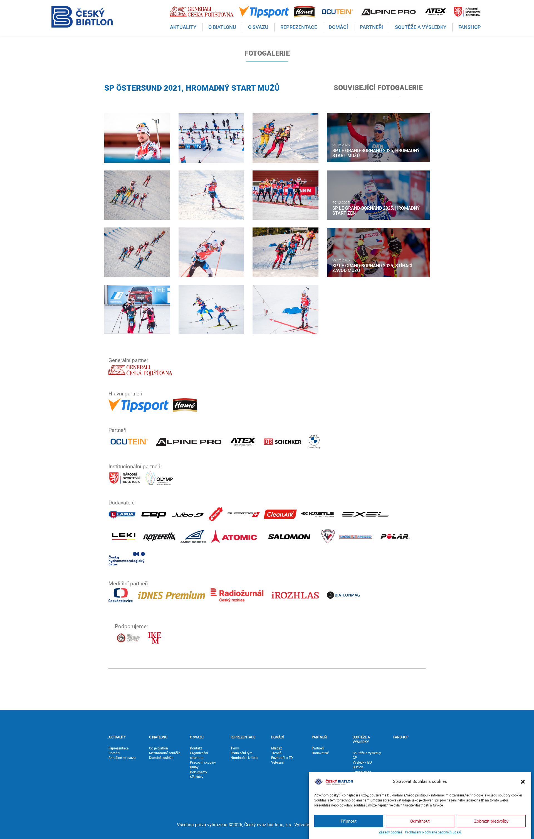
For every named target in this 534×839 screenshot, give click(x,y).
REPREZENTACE (243, 737)
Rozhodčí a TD (282, 758)
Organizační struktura (199, 755)
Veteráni (277, 762)
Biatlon (358, 767)
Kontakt (196, 748)
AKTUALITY (117, 737)
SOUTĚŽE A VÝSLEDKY (361, 739)
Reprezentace (118, 748)
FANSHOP (401, 737)
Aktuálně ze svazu (122, 758)
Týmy (235, 748)
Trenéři (276, 753)
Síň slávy (196, 777)
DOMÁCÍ (277, 737)
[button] (523, 781)
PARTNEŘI (319, 737)
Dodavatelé (320, 753)
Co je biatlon (158, 748)
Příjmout (349, 820)
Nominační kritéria (244, 758)
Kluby (194, 767)
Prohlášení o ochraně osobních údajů (433, 832)
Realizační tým (242, 753)
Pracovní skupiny (203, 762)
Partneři (318, 748)
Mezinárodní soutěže (164, 753)
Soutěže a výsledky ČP (367, 755)
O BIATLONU (158, 737)
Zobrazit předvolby (491, 820)
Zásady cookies (390, 832)
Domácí (114, 753)
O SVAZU (197, 737)
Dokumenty (198, 772)
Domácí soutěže (161, 758)
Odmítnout (420, 820)
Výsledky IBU (362, 762)
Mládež (276, 748)
